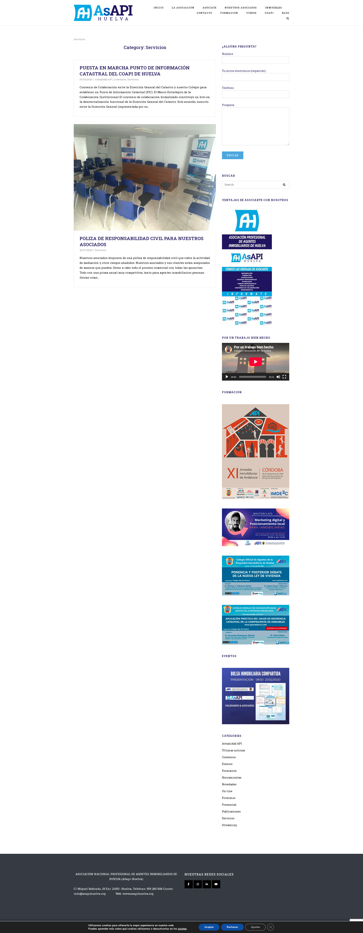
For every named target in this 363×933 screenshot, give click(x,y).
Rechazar (232, 927)
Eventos (227, 764)
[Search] (284, 184)
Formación (229, 771)
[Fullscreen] (284, 377)
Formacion (229, 12)
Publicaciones (231, 811)
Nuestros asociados (241, 7)
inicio (159, 7)
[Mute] (278, 377)
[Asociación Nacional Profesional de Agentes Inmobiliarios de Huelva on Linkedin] (207, 884)
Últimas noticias (233, 750)
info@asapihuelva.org (90, 893)
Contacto (204, 12)
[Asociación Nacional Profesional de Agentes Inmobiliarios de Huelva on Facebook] (189, 884)
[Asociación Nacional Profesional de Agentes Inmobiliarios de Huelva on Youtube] (216, 884)
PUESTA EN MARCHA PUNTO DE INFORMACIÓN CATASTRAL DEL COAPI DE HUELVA (135, 71)
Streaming (229, 825)
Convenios (120, 79)
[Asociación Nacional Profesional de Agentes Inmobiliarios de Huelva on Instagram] (198, 884)
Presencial (229, 804)
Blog (285, 12)
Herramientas (231, 777)
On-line (227, 791)
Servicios (133, 79)
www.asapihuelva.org (138, 893)
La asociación (183, 7)
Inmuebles (273, 7)
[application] (255, 362)
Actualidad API (103, 79)
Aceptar (209, 927)
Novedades (229, 784)
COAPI (269, 12)
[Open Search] (287, 18)
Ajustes (255, 927)
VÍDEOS (251, 12)
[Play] (227, 377)
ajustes (182, 929)
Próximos (228, 798)
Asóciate (209, 7)
